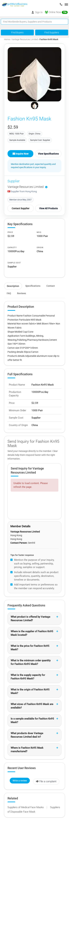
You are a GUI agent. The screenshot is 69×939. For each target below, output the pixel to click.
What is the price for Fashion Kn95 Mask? (30, 647)
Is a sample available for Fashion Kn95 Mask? (32, 720)
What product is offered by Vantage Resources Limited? (30, 618)
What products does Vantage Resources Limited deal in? (27, 735)
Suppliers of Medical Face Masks (26, 807)
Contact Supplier (20, 208)
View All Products (48, 208)
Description (13, 286)
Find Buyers (17, 32)
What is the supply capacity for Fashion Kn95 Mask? (28, 676)
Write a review (20, 780)
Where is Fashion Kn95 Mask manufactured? (27, 749)
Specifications (32, 286)
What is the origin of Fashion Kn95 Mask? (30, 691)
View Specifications (48, 153)
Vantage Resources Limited (25, 39)
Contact (50, 286)
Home (7, 39)
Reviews (21, 293)
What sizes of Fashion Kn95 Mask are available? (32, 706)
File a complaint (47, 781)
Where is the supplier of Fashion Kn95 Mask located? (32, 633)
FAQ (9, 293)
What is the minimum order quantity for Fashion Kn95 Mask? (31, 662)
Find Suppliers (51, 32)
